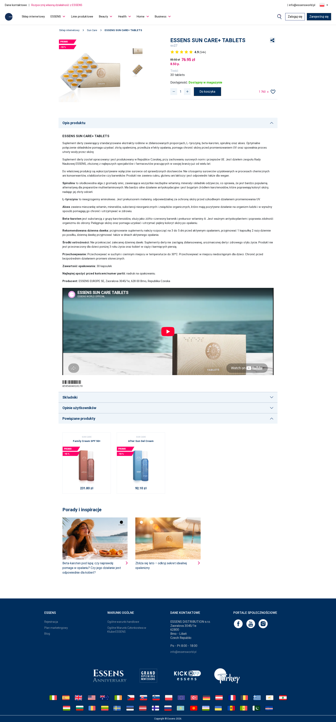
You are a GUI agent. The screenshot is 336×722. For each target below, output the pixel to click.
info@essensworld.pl (302, 5)
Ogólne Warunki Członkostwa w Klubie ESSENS (126, 629)
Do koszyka (207, 91)
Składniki (69, 397)
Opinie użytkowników (79, 408)
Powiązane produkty (78, 418)
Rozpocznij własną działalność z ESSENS (56, 5)
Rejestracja (51, 621)
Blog (47, 633)
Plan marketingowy (56, 627)
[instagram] (263, 623)
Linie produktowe (82, 16)
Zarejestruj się (319, 16)
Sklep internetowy (33, 16)
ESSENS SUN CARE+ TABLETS (123, 30)
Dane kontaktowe (16, 5)
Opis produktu (73, 123)
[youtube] (251, 623)
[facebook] (238, 623)
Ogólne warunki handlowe (123, 621)
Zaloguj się (295, 16)
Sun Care (92, 30)
